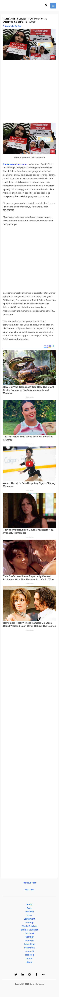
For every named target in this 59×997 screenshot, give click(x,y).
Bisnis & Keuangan (29, 930)
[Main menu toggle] (53, 5)
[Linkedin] (22, 974)
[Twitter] (15, 974)
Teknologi (29, 955)
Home (29, 904)
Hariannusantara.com (15, 164)
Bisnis (29, 915)
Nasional (9, 26)
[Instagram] (29, 974)
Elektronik (29, 933)
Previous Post (29, 883)
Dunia (29, 908)
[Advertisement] (29, 93)
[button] (46, 6)
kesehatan (29, 947)
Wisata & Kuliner (29, 926)
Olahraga (29, 922)
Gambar (29, 937)
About (30, 962)
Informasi (29, 940)
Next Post (29, 889)
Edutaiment (29, 919)
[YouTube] (43, 974)
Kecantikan (29, 944)
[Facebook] (36, 974)
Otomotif (29, 951)
